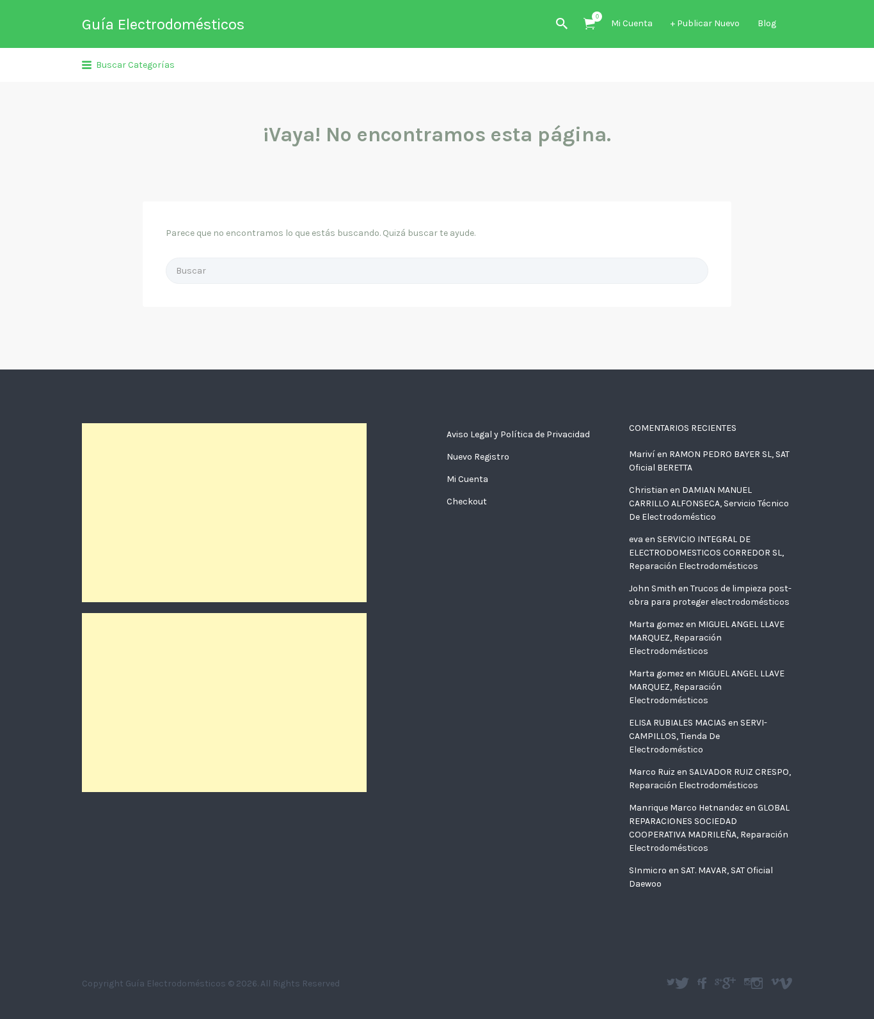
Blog (767, 23)
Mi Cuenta (632, 23)
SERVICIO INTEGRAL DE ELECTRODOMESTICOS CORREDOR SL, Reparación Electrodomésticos (706, 553)
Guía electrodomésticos (703, 983)
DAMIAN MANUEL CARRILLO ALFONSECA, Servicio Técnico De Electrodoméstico (709, 503)
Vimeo (785, 983)
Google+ (729, 983)
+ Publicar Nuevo (705, 23)
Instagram (757, 983)
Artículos (589, 24)
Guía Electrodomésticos (163, 24)
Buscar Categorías (135, 64)
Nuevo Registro (478, 456)
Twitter (682, 983)
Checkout (467, 501)
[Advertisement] (224, 512)
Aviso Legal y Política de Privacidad (518, 434)
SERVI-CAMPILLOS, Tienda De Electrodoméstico (698, 736)
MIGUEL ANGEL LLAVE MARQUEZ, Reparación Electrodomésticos (706, 638)
